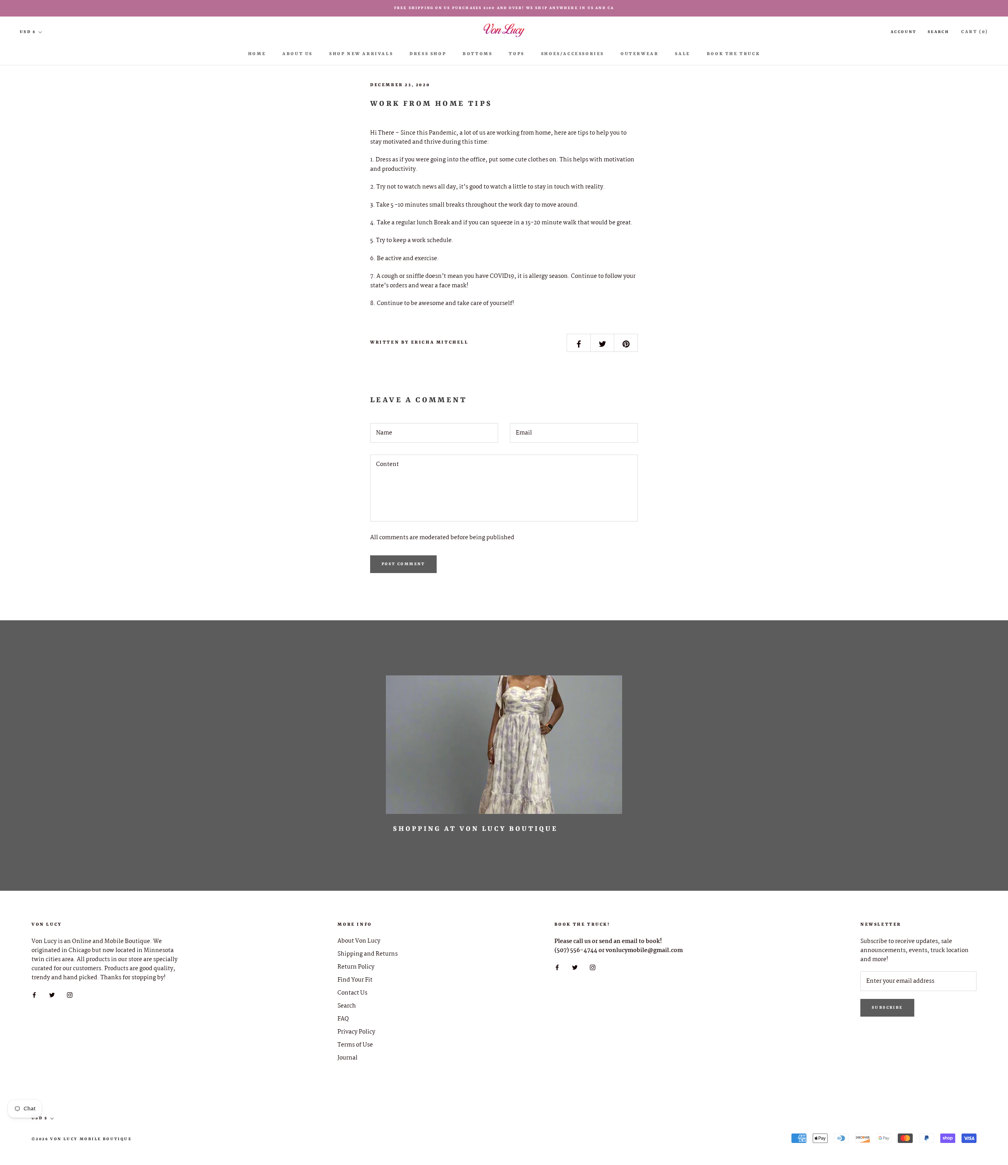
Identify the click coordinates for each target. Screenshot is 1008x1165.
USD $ (27, 32)
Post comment (403, 564)
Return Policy (355, 967)
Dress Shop (428, 54)
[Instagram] (69, 994)
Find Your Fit (354, 980)
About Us (297, 54)
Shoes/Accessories (572, 54)
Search (938, 32)
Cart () (974, 32)
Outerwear (639, 54)
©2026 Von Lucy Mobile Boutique (82, 1139)
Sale (682, 54)
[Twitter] (52, 994)
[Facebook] (34, 994)
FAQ (343, 1019)
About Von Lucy (358, 941)
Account (904, 32)
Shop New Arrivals (361, 54)
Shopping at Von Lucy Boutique (475, 829)
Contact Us (352, 993)
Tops (516, 54)
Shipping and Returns (367, 954)
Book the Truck (733, 54)
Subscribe (887, 1007)
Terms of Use (355, 1045)
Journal (347, 1058)
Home (257, 54)
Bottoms (477, 54)
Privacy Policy (356, 1032)
